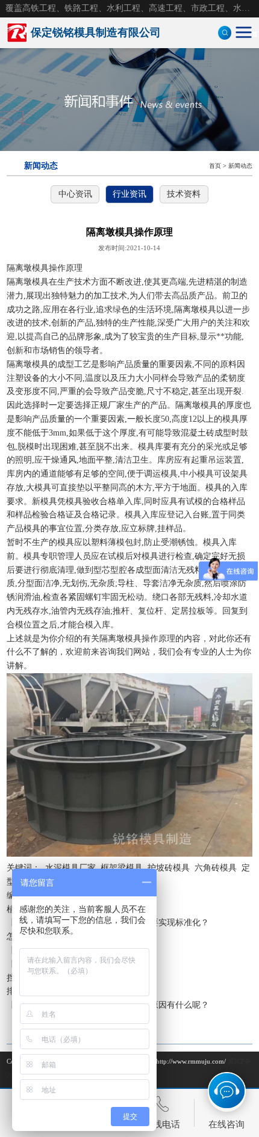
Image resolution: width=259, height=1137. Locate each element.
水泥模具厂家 (70, 867)
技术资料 (184, 194)
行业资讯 (129, 194)
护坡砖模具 (169, 867)
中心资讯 (75, 194)
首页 (215, 165)
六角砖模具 (216, 867)
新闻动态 (240, 165)
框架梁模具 (122, 867)
